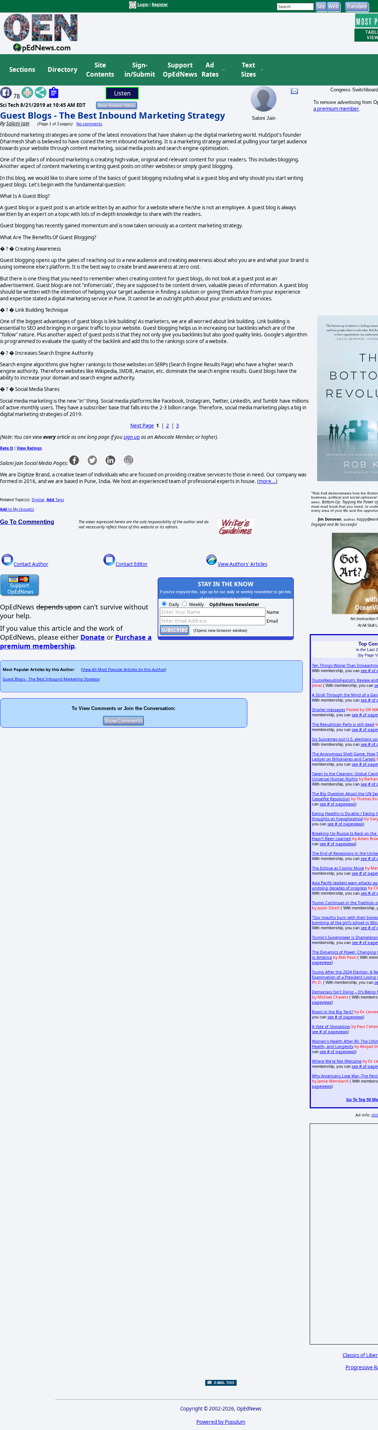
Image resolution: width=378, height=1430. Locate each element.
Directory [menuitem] (62, 69)
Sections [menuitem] (22, 69)
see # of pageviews (337, 804)
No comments (89, 123)
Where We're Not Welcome (336, 1061)
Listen (122, 93)
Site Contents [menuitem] (100, 70)
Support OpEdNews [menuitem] (177, 70)
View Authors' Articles (242, 564)
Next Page (142, 425)
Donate (92, 637)
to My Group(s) (17, 509)
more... (267, 481)
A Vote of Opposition (331, 1026)
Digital (38, 499)
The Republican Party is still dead (343, 724)
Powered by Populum (220, 1422)
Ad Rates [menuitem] (210, 70)
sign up (132, 437)
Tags (55, 499)
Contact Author (31, 564)
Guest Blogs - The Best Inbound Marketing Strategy (112, 115)
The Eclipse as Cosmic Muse (338, 868)
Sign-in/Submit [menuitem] (138, 70)
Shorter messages (328, 709)
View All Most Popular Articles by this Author (123, 669)
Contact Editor (132, 564)
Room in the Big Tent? (332, 1011)
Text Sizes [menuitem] (248, 70)
